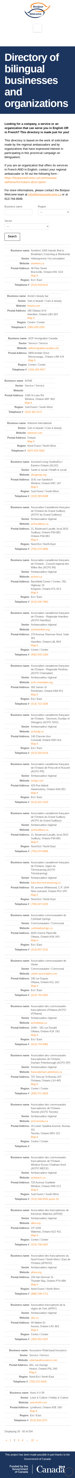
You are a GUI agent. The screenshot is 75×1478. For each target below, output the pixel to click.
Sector (8, 220)
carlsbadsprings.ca (41, 928)
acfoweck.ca (38, 1177)
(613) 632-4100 (39, 802)
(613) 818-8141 (39, 284)
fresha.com (33, 305)
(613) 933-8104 (39, 752)
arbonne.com (34, 432)
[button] (37, 28)
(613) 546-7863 (39, 601)
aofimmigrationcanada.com (43, 348)
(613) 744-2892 (39, 995)
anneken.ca (37, 263)
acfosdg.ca (37, 731)
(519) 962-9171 (33, 411)
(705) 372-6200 (38, 1381)
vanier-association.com (44, 973)
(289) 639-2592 (36, 327)
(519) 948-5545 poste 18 (45, 1198)
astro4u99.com (38, 1402)
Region (42, 206)
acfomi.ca (36, 576)
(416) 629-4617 (37, 369)
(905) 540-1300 (39, 654)
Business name (13, 206)
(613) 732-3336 (39, 703)
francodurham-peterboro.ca (46, 1071)
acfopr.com (37, 780)
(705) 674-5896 (39, 548)
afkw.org (35, 1223)
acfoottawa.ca (39, 1022)
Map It (34, 275)
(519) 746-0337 (39, 1244)
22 (32, 1440)
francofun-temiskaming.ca (46, 882)
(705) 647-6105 (39, 904)
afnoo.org (36, 1272)
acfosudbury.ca (39, 523)
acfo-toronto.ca (39, 1121)
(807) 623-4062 (36, 450)
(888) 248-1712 (39, 1293)
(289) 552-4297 (39, 1339)
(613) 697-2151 (39, 949)
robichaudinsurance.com (43, 1360)
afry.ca (35, 1317)
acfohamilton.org (40, 629)
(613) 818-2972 (38, 1420)
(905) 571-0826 (39, 1093)
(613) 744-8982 (39, 1044)
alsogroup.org (38, 474)
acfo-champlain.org (42, 682)
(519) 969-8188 (39, 496)
